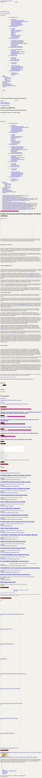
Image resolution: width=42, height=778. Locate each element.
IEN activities (5, 771)
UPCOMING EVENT (4, 587)
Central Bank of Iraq (14, 73)
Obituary (4, 201)
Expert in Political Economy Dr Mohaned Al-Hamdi (15, 488)
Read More (2, 415)
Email (1, 455)
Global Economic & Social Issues (17, 66)
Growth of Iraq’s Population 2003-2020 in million (9, 718)
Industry (12, 33)
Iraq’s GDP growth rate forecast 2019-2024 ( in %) (9, 748)
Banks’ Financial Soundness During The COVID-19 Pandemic (14, 200)
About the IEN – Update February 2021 (9, 770)
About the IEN (5, 76)
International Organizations (16, 68)
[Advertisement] (13, 117)
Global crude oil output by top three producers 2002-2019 (10, 688)
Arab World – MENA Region (14, 60)
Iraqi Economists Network (5, 11)
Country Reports (14, 62)
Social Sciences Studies (15, 59)
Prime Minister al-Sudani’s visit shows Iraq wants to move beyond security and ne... (17, 208)
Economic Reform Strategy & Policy (17, 20)
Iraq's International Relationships (17, 69)
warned (35, 314)
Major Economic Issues (13, 38)
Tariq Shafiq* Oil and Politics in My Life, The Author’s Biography (19, 534)
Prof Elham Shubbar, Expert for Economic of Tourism (15, 475)
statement (24, 349)
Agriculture (13, 28)
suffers (15, 340)
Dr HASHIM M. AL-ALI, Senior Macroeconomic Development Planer (20, 568)
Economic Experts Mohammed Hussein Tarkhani (14, 515)
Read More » (17, 595)
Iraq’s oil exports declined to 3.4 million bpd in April (12, 202)
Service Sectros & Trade (15, 37)
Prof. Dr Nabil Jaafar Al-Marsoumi (10, 508)
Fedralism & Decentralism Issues (17, 42)
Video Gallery (5, 82)
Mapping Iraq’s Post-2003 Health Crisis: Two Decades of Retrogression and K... (17, 198)
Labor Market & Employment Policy (17, 53)
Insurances (13, 74)
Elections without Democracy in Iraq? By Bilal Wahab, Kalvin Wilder (16, 439)
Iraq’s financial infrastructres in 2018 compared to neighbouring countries (13, 673)
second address (23, 317)
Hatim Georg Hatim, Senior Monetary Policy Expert (15, 574)
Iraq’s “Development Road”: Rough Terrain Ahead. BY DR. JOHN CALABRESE (17, 206)
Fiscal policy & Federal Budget (16, 49)
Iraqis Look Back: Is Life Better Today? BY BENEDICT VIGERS (12, 614)
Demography (13, 19)
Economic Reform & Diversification (17, 41)
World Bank (31, 274)
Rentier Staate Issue (14, 44)
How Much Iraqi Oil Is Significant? (9, 196)
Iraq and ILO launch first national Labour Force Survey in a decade (15, 427)
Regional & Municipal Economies (17, 24)
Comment (2, 451)
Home (4, 75)
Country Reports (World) (15, 65)
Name (1, 453)
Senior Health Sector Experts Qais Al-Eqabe (12, 501)
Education (13, 29)
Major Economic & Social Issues (19, 416)
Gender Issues (13, 57)
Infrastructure (13, 34)
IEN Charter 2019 (8, 77)
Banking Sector (14, 72)
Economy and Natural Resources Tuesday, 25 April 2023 (7, 592)
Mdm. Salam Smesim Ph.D (7, 582)
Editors (6, 79)
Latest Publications (15, 211)
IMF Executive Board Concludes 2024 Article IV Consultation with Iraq (15, 207)
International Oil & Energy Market (17, 67)
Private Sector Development (16, 35)
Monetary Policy (14, 54)
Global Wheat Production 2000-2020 (6, 643)
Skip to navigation (3, 0)
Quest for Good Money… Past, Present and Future (11, 197)
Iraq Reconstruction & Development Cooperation (19, 21)
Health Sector (13, 32)
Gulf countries (13, 63)
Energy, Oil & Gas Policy (15, 31)
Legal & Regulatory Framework (16, 22)
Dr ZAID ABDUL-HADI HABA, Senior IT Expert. (14, 561)
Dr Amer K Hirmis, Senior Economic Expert (13, 548)
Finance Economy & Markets (14, 70)
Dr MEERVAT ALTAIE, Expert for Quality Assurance (15, 482)
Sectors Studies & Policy (13, 26)
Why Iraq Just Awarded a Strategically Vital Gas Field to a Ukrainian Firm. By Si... (17, 204)
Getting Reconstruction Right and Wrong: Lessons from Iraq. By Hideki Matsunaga (19, 433)
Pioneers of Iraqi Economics (7, 84)
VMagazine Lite (22, 775)
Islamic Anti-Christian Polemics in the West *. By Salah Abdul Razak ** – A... (16, 209)
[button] (3, 15)
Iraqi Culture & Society (13, 55)
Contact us (4, 86)
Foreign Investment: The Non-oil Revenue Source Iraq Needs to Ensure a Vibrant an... (18, 203)
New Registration (6, 102)
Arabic (4, 90)
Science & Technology (15, 36)
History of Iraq (13, 58)
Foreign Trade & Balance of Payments (18, 51)
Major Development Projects (16, 23)
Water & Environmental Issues (16, 46)
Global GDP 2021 (3, 658)
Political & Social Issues (11, 436)
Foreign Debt (13, 50)
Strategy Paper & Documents (16, 25)
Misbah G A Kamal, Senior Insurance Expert (13, 541)
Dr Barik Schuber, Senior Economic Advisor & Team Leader (17, 521)
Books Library (5, 772)
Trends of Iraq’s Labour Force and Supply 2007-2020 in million (11, 703)
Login (1, 102)
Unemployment (14, 45)
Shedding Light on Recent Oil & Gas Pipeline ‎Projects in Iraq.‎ (13, 195)
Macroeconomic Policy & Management (16, 47)
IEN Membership (8, 80)
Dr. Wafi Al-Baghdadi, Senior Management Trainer (14, 554)
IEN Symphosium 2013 (7, 83)
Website (1, 457)
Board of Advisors (8, 78)
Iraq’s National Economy (13, 17)
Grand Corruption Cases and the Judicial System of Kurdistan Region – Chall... (16, 199)
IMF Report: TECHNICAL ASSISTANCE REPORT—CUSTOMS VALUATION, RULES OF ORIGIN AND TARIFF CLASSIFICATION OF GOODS (20, 413)
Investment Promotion (15, 52)
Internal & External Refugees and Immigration (19, 43)
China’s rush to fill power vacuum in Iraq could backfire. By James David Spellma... (17, 205)
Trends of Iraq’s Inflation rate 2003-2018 (7, 733)
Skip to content (9, 0)
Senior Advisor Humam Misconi (9, 528)
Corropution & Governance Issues (17, 40)
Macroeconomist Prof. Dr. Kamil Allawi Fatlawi (14, 495)
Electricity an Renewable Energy (17, 30)
